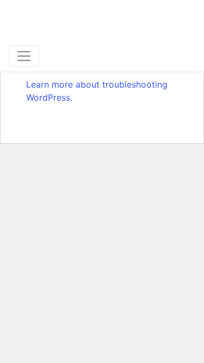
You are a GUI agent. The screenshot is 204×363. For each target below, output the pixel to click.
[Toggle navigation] (24, 56)
